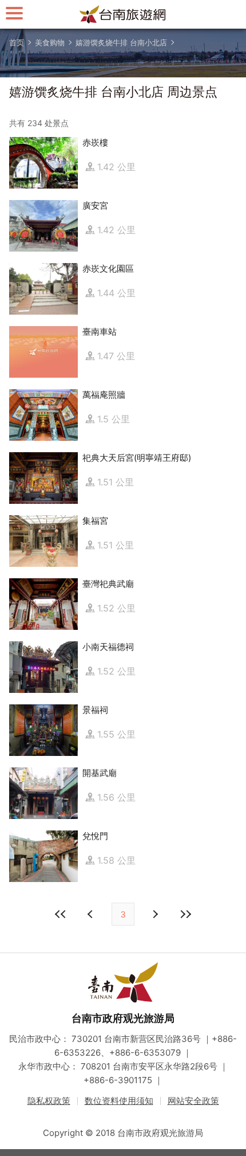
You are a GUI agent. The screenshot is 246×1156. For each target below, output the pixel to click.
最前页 (60, 914)
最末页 (185, 914)
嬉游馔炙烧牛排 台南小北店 (121, 42)
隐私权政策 (48, 1100)
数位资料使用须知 (119, 1100)
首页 (16, 42)
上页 (154, 914)
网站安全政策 (193, 1100)
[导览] (14, 13)
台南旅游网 (123, 14)
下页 (91, 914)
